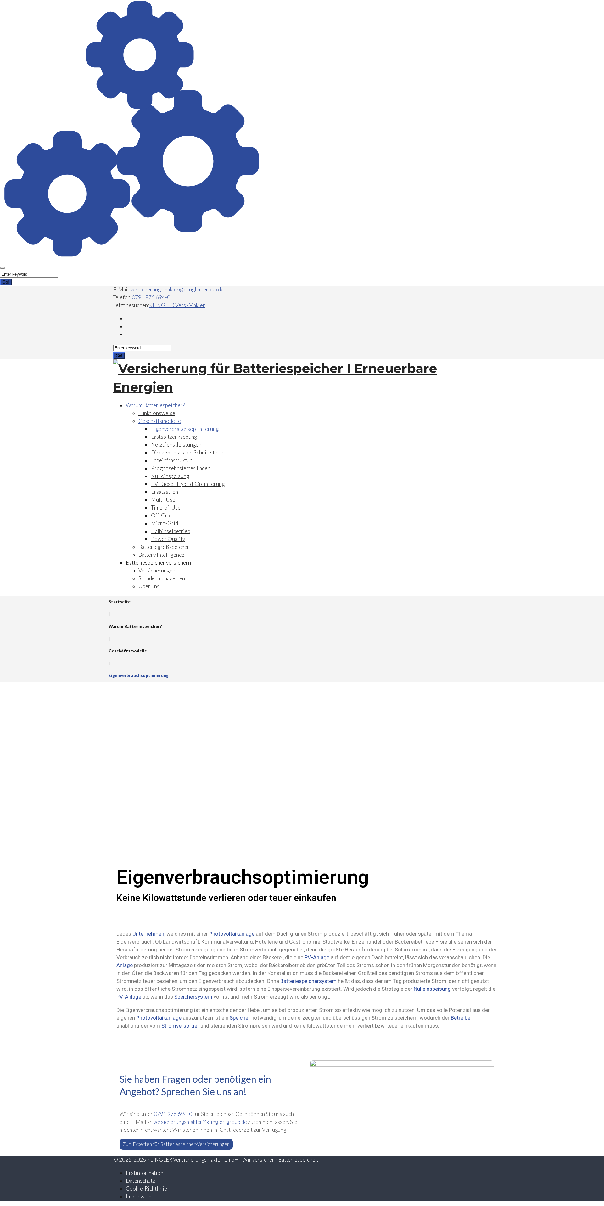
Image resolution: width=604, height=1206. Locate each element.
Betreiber (461, 1018)
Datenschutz (140, 1180)
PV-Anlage (317, 957)
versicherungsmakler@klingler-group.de (177, 289)
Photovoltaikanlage (231, 934)
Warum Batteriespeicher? (155, 405)
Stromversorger (180, 1026)
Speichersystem (193, 997)
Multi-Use (163, 499)
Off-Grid (161, 515)
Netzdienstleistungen (176, 444)
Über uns (148, 586)
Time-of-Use (166, 507)
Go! (6, 282)
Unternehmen (148, 934)
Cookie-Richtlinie (146, 1188)
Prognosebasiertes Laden (180, 468)
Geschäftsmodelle (159, 421)
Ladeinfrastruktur (171, 460)
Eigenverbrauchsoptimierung (185, 428)
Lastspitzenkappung (174, 436)
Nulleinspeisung (170, 476)
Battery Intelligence (161, 554)
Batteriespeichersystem (308, 981)
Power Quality (168, 539)
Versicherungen (156, 570)
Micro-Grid (164, 523)
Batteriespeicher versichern (158, 562)
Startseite (120, 601)
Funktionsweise (156, 413)
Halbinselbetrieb (170, 531)
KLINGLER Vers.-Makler (177, 305)
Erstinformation (144, 1172)
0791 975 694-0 (151, 297)
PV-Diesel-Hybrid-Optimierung (188, 484)
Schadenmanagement (162, 578)
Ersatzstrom (165, 491)
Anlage (124, 965)
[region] (292, 760)
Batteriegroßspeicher (163, 547)
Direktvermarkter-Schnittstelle (187, 452)
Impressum (138, 1196)
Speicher (240, 1018)
